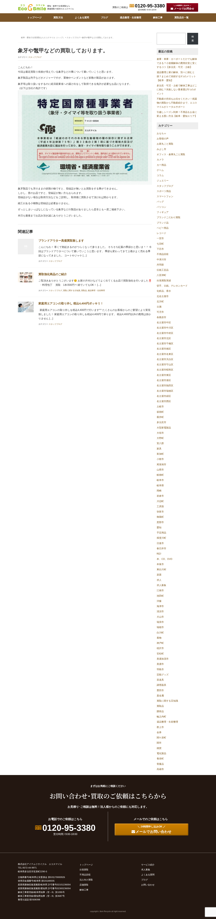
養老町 (160, 758)
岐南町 (160, 475)
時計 (159, 553)
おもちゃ (161, 133)
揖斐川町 (161, 538)
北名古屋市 (163, 296)
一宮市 (160, 238)
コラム (160, 175)
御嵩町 (160, 517)
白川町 (160, 632)
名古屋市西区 (164, 401)
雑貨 (159, 748)
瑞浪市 (160, 622)
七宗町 (160, 243)
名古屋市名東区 (165, 354)
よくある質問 (82, 17)
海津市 (160, 606)
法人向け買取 (86, 879)
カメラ (160, 159)
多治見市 (161, 422)
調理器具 (161, 685)
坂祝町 (160, 412)
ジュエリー (163, 180)
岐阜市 (160, 480)
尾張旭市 (161, 464)
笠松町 (160, 653)
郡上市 (160, 727)
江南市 (160, 590)
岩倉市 (160, 496)
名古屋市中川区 (165, 327)
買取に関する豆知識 (71, 290)
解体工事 (158, 17)
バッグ (160, 201)
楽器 (159, 574)
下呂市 (160, 249)
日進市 (160, 543)
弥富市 (160, 511)
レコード (161, 233)
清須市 (160, 611)
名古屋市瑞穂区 (165, 391)
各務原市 (161, 317)
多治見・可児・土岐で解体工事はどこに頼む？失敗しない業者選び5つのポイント (177, 89)
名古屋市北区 (164, 338)
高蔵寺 (160, 769)
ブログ (104, 17)
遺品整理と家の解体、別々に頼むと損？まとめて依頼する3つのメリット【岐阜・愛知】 (176, 76)
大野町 (160, 438)
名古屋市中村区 (165, 333)
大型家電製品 (164, 427)
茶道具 (160, 680)
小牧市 (160, 459)
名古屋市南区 (164, 348)
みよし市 (161, 149)
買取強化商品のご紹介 (52, 274)
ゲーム (160, 170)
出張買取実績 (164, 280)
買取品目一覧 (181, 17)
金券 (159, 732)
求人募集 (161, 585)
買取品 (84, 290)
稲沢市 (160, 648)
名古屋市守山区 (165, 364)
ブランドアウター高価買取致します (61, 240)
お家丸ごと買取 (165, 144)
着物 (159, 638)
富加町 (160, 454)
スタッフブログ (73, 37)
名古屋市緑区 (164, 396)
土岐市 (160, 406)
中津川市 (161, 259)
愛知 (159, 527)
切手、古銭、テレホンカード (172, 285)
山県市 (160, 469)
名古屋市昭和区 (165, 369)
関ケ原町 (161, 737)
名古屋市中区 (164, 322)
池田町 (160, 596)
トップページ (34, 17)
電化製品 (161, 753)
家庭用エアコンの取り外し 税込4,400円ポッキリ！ (70, 303)
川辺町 (160, 501)
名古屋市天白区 (165, 359)
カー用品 (161, 165)
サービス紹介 (147, 864)
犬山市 (160, 617)
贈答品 (160, 711)
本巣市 (160, 564)
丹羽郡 (160, 264)
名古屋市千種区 (165, 343)
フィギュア (163, 212)
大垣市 (160, 433)
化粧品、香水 (164, 291)
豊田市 (160, 690)
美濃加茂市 (163, 659)
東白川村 (161, 569)
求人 (159, 580)
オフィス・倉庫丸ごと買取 (171, 154)
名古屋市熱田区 (165, 385)
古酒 (159, 306)
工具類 (160, 506)
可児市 (160, 312)
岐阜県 (160, 485)
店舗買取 (84, 884)
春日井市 (161, 548)
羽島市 (160, 669)
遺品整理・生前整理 (130, 17)
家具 (159, 448)
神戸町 (160, 643)
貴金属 (160, 695)
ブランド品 (163, 223)
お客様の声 (163, 138)
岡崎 (159, 490)
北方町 (160, 301)
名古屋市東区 (164, 375)
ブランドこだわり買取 (168, 217)
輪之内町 (161, 716)
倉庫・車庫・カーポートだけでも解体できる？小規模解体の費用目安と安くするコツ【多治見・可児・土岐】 (177, 63)
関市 (159, 743)
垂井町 (160, 417)
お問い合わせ (147, 884)
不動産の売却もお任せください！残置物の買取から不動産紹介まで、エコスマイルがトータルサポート (177, 103)
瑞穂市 (160, 627)
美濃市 (160, 664)
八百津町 (161, 275)
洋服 (159, 601)
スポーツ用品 (164, 191)
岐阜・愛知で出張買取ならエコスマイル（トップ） (43, 37)
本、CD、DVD (164, 559)
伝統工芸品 (163, 270)
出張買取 (84, 869)
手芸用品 (161, 532)
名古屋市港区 (164, 380)
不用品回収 (163, 254)
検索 (192, 38)
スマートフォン (165, 196)
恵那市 (160, 522)
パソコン (161, 207)
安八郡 (160, 443)
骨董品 (160, 764)
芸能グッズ (163, 674)
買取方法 (58, 17)
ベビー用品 (163, 228)
